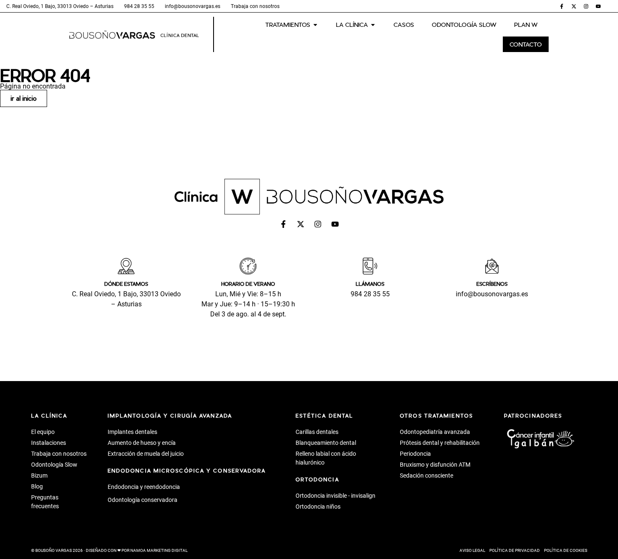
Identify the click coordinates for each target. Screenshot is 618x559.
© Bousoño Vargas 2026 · (109, 550)
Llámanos (370, 284)
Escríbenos (491, 284)
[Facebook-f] (562, 6)
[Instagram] (586, 6)
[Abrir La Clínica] (373, 24)
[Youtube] (598, 6)
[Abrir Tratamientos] (315, 24)
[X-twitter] (574, 6)
